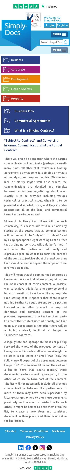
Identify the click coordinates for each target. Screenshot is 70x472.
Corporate (18, 69)
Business (17, 59)
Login (50, 25)
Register (62, 25)
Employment (20, 79)
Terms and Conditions (34, 431)
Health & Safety (21, 88)
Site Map (10, 431)
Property (17, 98)
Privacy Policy (35, 437)
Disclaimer (58, 431)
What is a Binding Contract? (34, 130)
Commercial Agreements (32, 120)
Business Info (24, 111)
